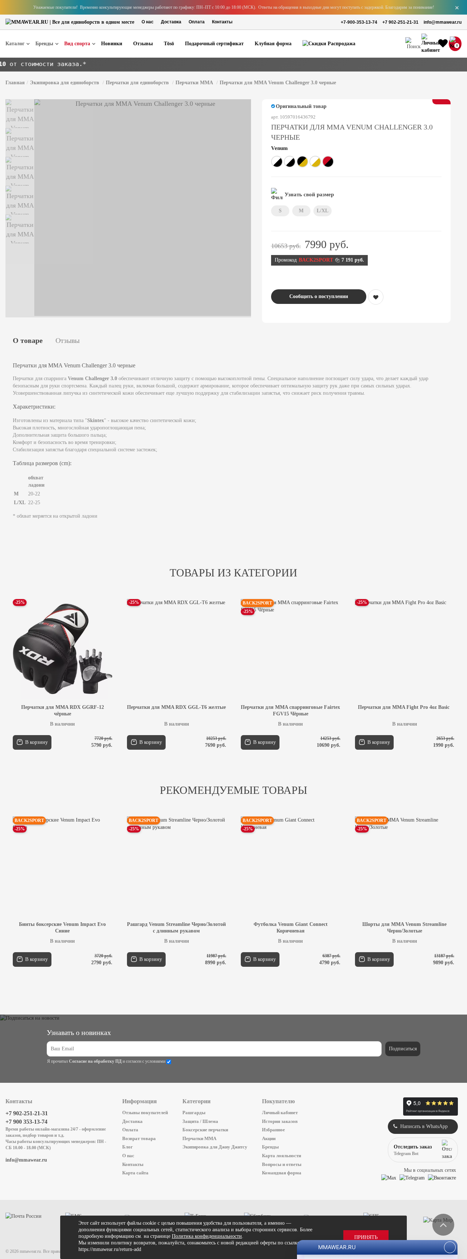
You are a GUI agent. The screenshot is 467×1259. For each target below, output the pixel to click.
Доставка (171, 21)
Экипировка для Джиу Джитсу (214, 1147)
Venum (279, 148)
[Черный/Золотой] (302, 161)
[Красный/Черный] (328, 161)
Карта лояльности (281, 1155)
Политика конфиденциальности (207, 1236)
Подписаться (403, 1048)
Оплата (197, 21)
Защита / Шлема (200, 1121)
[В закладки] (375, 297)
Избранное (273, 1129)
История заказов (280, 1121)
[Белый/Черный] (277, 161)
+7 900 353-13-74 (26, 1122)
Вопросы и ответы (281, 1164)
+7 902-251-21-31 (400, 22)
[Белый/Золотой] (315, 161)
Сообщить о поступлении (318, 296)
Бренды (270, 1147)
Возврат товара (139, 1138)
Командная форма (281, 1172)
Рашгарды (193, 1112)
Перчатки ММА (199, 1138)
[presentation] (33, 674)
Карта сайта (135, 1172)
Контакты (222, 21)
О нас (148, 21)
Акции (268, 1138)
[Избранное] (443, 44)
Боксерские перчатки (205, 1129)
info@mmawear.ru (443, 22)
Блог (127, 1147)
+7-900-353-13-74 (359, 22)
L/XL (322, 210)
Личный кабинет (280, 1112)
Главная (15, 82)
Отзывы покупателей (145, 1112)
